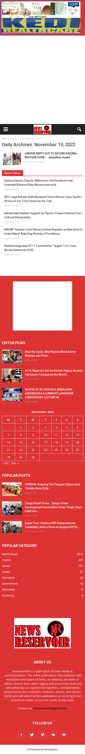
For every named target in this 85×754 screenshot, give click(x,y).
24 (45, 450)
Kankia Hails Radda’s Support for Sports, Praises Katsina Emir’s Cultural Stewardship (43, 215)
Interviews (8, 589)
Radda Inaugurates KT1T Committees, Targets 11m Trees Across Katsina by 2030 (40, 248)
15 (20, 442)
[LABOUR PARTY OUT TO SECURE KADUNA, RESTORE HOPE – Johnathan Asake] (12, 158)
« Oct (5, 463)
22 (20, 450)
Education (8, 578)
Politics (6, 560)
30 (33, 457)
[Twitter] (32, 735)
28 (8, 457)
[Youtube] (64, 735)
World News (10, 554)
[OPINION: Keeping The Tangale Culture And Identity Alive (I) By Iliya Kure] (12, 489)
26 (66, 450)
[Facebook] (21, 735)
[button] (79, 129)
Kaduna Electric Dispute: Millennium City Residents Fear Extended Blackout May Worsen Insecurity (38, 182)
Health (6, 572)
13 (77, 435)
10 (45, 435)
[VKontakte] (53, 735)
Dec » (14, 463)
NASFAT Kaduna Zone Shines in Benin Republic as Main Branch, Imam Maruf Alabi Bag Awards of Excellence (43, 231)
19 (66, 442)
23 (33, 450)
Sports (6, 566)
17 (45, 442)
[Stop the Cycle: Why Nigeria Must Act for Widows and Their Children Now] (12, 356)
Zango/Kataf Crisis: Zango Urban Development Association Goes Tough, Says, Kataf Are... (53, 507)
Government (10, 583)
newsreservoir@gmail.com (50, 708)
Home (5, 138)
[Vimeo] (42, 735)
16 (33, 442)
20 (77, 442)
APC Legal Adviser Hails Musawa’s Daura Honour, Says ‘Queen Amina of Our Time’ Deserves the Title (42, 199)
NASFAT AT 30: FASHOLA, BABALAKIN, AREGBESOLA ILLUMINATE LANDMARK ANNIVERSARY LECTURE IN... (49, 393)
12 (66, 435)
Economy (8, 595)
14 (8, 442)
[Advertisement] (42, 80)
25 (56, 450)
